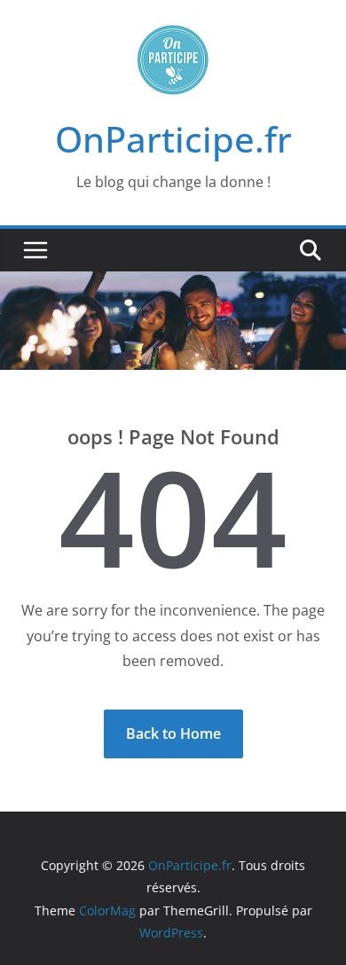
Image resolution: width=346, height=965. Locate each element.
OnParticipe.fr (173, 138)
